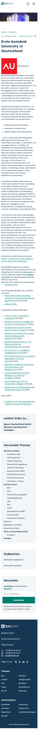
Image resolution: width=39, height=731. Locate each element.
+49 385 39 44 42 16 (12, 653)
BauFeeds (23, 691)
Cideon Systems (26, 259)
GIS (20, 401)
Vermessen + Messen (15, 481)
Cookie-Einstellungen (27, 712)
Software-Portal (10, 484)
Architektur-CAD (11, 401)
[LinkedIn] (24, 661)
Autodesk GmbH (11, 285)
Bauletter (7, 589)
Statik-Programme (14, 461)
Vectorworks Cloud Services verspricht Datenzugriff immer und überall (20, 358)
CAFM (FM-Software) (15, 468)
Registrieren (6, 712)
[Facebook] (20, 661)
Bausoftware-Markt (11, 528)
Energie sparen (25, 679)
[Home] (18, 627)
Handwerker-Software (16, 518)
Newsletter (5, 704)
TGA (8, 501)
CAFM (9, 508)
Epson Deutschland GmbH (18, 424)
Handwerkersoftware (15, 478)
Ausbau (4, 679)
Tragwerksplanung (14, 498)
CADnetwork (22, 261)
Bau (2, 676)
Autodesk (9, 430)
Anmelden (5, 708)
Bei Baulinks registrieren (13, 560)
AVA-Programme (13, 458)
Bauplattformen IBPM (16, 471)
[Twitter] (16, 661)
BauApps (7, 538)
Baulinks (4, 32)
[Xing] (28, 661)
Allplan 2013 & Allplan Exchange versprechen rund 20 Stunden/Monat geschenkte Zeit (19, 298)
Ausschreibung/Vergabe (17, 494)
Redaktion (13, 32)
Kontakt (4, 716)
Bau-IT (4, 691)
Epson (10, 261)
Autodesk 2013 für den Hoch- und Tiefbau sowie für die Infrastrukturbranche (18, 344)
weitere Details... (11, 304)
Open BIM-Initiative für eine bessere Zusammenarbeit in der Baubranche (19, 367)
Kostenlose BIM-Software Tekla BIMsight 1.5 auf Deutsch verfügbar (17, 375)
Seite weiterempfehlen (13, 566)
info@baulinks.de (12, 655)
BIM (9, 488)
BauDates (23, 683)
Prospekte (11, 535)
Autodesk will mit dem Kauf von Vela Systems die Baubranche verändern (19, 336)
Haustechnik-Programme (17, 464)
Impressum (23, 704)
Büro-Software (13, 515)
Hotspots (22, 676)
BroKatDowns (24, 687)
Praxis (3, 687)
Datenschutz (24, 708)
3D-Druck (7, 521)
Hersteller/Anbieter (12, 451)
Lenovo (4, 261)
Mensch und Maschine (10, 259)
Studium (17, 404)
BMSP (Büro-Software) (16, 474)
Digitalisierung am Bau (13, 525)
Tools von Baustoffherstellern (16, 531)
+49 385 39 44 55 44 (12, 650)
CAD (9, 491)
